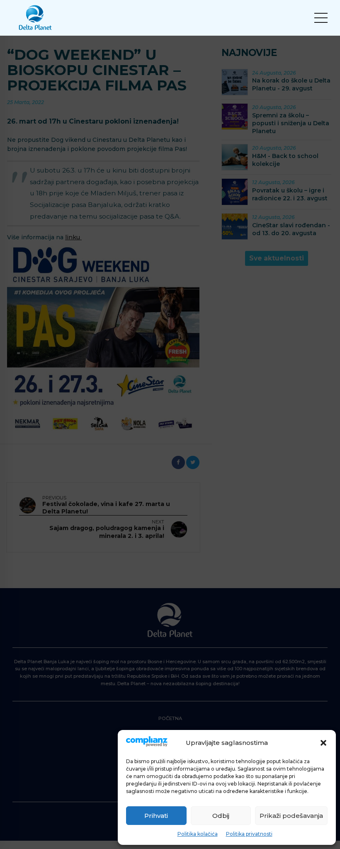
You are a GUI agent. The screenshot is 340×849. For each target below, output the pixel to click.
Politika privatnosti (249, 834)
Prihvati (156, 816)
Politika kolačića (197, 834)
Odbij (220, 816)
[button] (323, 743)
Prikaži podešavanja (291, 816)
